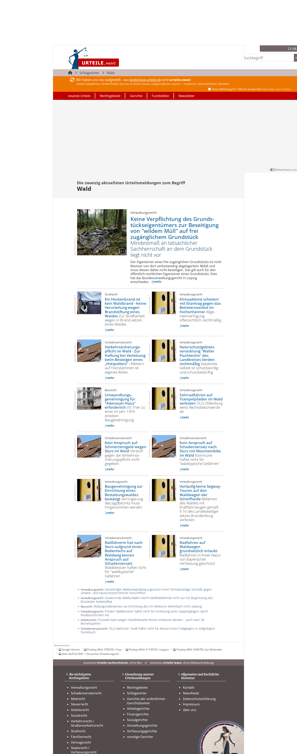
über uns (189, 710)
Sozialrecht (79, 715)
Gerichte (136, 96)
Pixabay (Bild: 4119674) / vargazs (149, 649)
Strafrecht (78, 731)
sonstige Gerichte (140, 736)
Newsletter (187, 96)
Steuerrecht (79, 704)
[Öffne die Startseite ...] (108, 58)
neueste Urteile (79, 96)
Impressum (191, 704)
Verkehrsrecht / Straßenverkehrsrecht (87, 723)
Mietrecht (78, 698)
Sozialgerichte (137, 720)
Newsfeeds (191, 693)
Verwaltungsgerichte (142, 725)
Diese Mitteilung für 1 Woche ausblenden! (251, 89)
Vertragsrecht (81, 742)
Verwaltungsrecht (84, 687)
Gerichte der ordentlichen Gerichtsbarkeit (146, 700)
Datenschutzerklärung (199, 698)
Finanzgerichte (138, 714)
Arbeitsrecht (80, 710)
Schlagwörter (89, 73)
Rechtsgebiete (110, 96)
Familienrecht (81, 736)
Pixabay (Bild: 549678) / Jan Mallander (199, 649)
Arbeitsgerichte (138, 708)
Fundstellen (160, 96)
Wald (110, 73)
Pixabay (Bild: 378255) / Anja (104, 649)
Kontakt (188, 687)
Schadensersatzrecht (86, 693)
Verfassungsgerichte (142, 731)
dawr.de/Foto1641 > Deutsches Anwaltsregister (90, 653)
